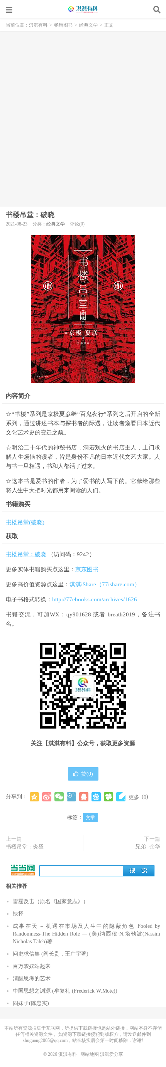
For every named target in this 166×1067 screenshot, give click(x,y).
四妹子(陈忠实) (31, 1003)
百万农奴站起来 (32, 966)
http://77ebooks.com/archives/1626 (94, 599)
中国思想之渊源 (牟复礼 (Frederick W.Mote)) (65, 991)
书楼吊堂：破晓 (30, 215)
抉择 (18, 914)
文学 (90, 817)
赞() (87, 774)
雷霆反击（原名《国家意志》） (50, 901)
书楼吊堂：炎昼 (25, 847)
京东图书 (86, 569)
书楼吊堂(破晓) (25, 522)
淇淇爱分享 (111, 1054)
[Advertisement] (83, 118)
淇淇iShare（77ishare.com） (104, 584)
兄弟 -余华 (147, 847)
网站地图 (89, 1054)
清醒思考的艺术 (32, 978)
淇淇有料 (83, 9)
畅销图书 (63, 25)
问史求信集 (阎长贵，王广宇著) (50, 954)
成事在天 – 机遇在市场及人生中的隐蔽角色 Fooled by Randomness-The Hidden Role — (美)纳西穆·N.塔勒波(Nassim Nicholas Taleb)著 (86, 933)
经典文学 (88, 25)
